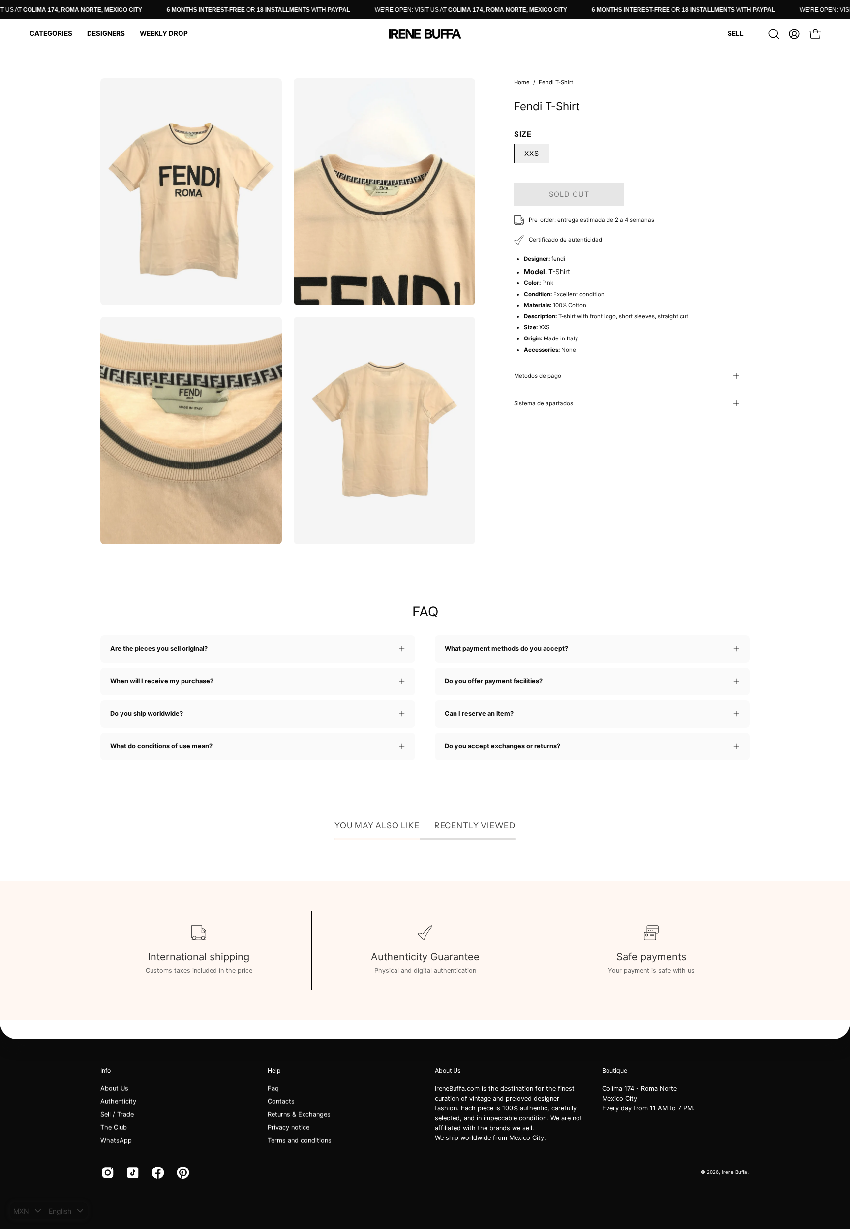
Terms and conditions (300, 1140)
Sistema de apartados (543, 403)
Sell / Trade (117, 1114)
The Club (113, 1127)
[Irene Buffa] (425, 34)
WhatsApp (116, 1140)
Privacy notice (288, 1127)
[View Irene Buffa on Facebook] (157, 1172)
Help (274, 1070)
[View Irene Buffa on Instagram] (106, 1172)
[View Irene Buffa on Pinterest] (182, 1172)
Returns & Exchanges (299, 1114)
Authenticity (118, 1101)
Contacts (281, 1101)
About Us (114, 1088)
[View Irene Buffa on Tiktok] (131, 1172)
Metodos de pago (537, 375)
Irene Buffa (735, 1172)
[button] (51, 34)
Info (105, 1070)
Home (522, 82)
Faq (273, 1088)
